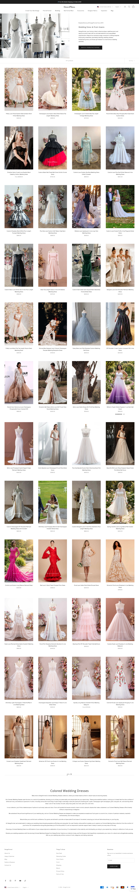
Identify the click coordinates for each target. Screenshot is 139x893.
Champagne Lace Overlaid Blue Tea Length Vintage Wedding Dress (86, 114)
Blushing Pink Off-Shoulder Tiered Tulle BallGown (86, 644)
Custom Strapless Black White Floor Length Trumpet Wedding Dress (19, 232)
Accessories (80, 10)
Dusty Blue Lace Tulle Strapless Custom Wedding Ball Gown (86, 349)
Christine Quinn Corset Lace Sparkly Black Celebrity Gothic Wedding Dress (18, 173)
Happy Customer (9, 856)
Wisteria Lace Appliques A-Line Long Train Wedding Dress (86, 232)
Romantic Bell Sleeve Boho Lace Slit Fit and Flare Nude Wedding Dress (52, 408)
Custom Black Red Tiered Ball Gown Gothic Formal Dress (52, 173)
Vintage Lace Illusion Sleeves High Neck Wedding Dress (86, 762)
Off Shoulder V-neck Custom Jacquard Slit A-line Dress (120, 349)
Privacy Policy (60, 871)
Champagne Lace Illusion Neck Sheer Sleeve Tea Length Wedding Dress (52, 114)
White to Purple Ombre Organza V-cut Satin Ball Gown (120, 408)
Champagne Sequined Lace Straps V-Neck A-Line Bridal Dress (53, 703)
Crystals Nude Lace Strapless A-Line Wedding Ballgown (120, 645)
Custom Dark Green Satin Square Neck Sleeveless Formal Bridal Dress (86, 290)
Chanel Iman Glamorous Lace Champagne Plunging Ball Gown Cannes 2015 (19, 408)
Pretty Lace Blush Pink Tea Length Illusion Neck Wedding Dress (19, 349)
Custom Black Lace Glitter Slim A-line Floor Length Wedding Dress (19, 290)
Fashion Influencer (10, 862)
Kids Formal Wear (69, 10)
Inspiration (104, 10)
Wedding (57, 10)
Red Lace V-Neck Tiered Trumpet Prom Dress (52, 585)
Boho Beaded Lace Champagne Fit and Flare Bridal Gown (52, 469)
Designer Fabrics (92, 10)
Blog (6, 859)
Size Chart (59, 853)
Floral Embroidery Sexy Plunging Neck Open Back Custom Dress (120, 114)
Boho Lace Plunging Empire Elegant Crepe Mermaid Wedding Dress (19, 469)
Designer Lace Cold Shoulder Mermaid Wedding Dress (120, 290)
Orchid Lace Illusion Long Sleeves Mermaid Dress (19, 585)
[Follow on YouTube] (20, 881)
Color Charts (59, 859)
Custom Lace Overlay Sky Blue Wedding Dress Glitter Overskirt (86, 173)
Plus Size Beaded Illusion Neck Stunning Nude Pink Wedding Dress (86, 469)
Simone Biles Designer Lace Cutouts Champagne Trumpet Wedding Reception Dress (52, 349)
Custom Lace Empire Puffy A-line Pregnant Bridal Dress (120, 232)
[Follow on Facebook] (5, 881)
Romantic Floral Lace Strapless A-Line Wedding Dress (120, 586)
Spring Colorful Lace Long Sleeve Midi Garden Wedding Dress (120, 527)
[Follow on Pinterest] (15, 881)
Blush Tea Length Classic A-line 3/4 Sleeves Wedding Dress (53, 290)
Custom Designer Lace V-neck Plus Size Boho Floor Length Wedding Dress (86, 527)
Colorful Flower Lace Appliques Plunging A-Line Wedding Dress (120, 703)
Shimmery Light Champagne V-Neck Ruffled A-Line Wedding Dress (19, 703)
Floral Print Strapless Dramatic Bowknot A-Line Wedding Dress (53, 645)
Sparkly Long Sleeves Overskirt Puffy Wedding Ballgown (86, 703)
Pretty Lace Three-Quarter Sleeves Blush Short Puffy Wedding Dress (19, 114)
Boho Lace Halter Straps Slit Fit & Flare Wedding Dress (86, 408)
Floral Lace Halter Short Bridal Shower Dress (86, 585)
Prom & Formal (47, 10)
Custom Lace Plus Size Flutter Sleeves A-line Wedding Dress (120, 173)
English (117, 6)
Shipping (58, 865)
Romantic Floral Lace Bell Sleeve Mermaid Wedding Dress (120, 762)
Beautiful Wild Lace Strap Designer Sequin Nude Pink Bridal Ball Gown (120, 469)
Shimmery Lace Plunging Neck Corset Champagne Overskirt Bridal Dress (53, 527)
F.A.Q (57, 862)
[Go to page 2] (71, 774)
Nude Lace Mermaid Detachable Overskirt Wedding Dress (19, 645)
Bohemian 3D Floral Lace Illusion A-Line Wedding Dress (52, 762)
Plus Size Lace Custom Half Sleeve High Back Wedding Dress (52, 232)
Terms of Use (60, 874)
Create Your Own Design (32, 10)
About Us (7, 853)
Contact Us (8, 865)
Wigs (112, 10)
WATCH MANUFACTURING (90, 47)
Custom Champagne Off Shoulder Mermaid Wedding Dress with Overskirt (19, 527)
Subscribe (114, 866)
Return (58, 868)
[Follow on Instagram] (10, 881)
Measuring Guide (61, 856)
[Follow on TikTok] (25, 881)
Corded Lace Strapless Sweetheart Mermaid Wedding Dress (19, 762)
